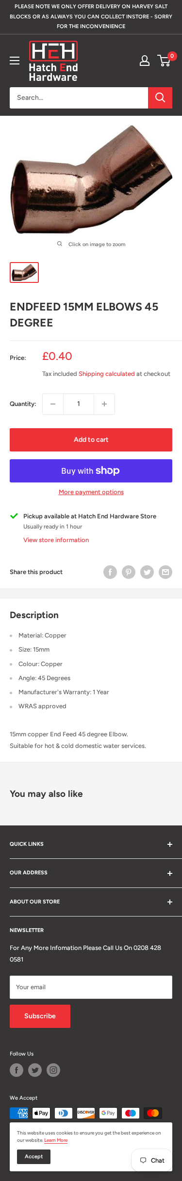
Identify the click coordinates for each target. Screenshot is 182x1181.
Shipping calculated (107, 373)
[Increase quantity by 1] (104, 404)
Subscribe (40, 1016)
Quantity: (23, 403)
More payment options (91, 492)
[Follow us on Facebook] (16, 1070)
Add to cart (91, 439)
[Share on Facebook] (110, 572)
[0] (164, 60)
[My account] (144, 60)
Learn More (55, 1140)
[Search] (160, 98)
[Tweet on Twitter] (147, 572)
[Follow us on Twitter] (35, 1070)
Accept (34, 1156)
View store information (56, 540)
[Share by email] (165, 572)
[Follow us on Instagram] (53, 1070)
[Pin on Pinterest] (128, 572)
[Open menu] (14, 60)
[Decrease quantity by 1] (53, 404)
